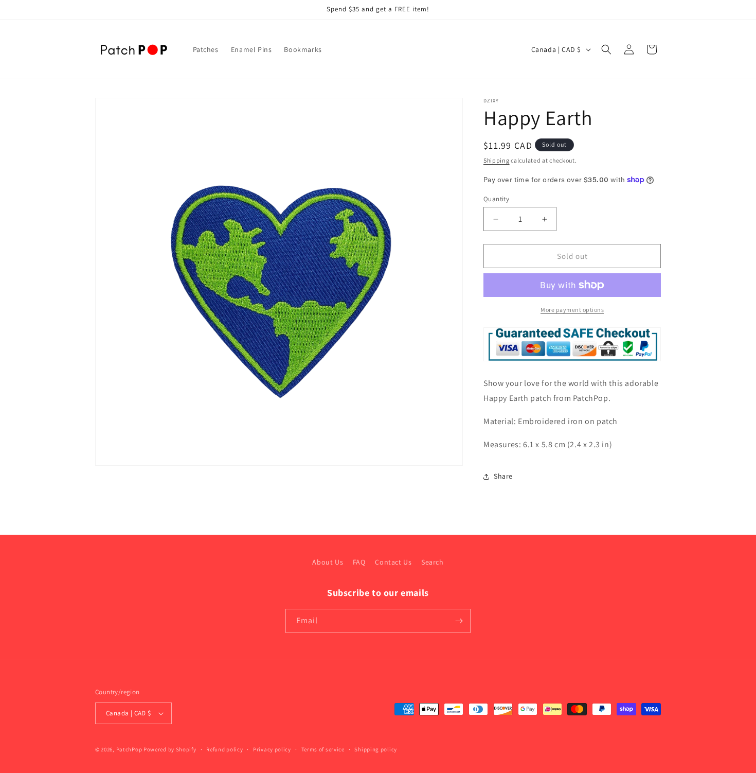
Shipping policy (375, 749)
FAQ (359, 562)
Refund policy (224, 749)
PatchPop (129, 749)
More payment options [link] (572, 309)
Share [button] (503, 476)
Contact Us (393, 562)
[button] (606, 49)
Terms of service (323, 749)
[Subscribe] (458, 621)
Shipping (496, 160)
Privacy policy (272, 749)
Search (432, 562)
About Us (327, 562)
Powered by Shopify (169, 749)
